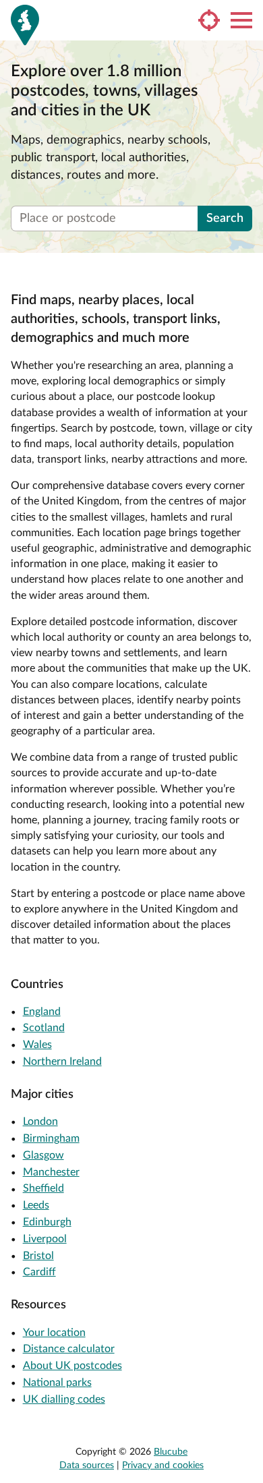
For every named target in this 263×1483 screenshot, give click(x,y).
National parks (57, 1382)
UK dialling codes (64, 1399)
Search (224, 218)
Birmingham (51, 1138)
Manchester (51, 1172)
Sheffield (43, 1188)
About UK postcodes (72, 1365)
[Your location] (209, 20)
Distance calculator (69, 1348)
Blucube (170, 1452)
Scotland (44, 1027)
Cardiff (39, 1272)
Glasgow (43, 1155)
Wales (37, 1044)
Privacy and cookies (163, 1465)
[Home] (25, 25)
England (42, 1011)
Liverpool (45, 1238)
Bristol (38, 1255)
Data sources (86, 1465)
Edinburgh (47, 1222)
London (40, 1121)
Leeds (36, 1205)
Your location (54, 1332)
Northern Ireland (62, 1061)
